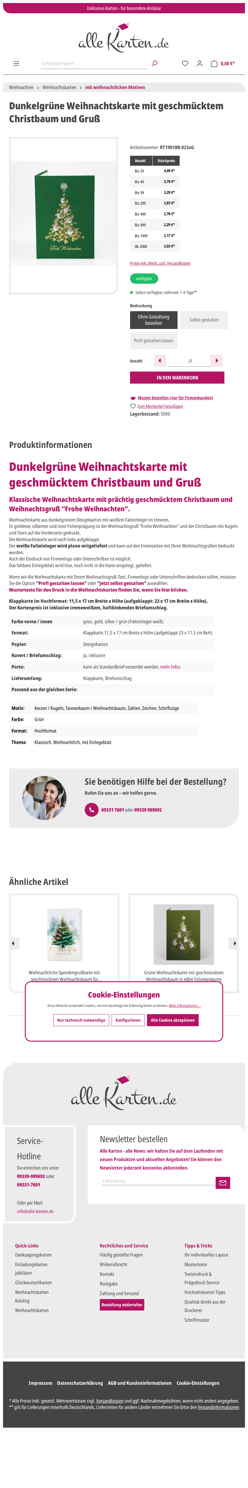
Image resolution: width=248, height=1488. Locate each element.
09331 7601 (112, 809)
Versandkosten (109, 1400)
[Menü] (16, 64)
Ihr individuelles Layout (206, 1254)
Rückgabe (109, 1283)
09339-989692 (31, 1176)
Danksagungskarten (33, 1254)
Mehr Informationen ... (185, 1005)
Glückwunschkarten (33, 1282)
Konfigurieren (128, 1020)
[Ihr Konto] (199, 63)
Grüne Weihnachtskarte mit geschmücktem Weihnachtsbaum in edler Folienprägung (184, 975)
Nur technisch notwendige (81, 1020)
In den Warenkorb (177, 377)
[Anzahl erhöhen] (216, 361)
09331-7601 (28, 1184)
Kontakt (107, 1274)
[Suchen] (154, 63)
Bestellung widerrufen (122, 1305)
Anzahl (136, 361)
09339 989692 (148, 809)
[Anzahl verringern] (160, 361)
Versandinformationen (218, 1407)
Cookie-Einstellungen (198, 1383)
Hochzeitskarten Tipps (204, 1292)
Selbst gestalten (204, 319)
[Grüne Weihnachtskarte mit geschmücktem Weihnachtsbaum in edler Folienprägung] (183, 934)
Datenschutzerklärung (80, 1383)
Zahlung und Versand (119, 1293)
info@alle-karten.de (35, 1211)
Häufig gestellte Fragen (121, 1254)
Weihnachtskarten (32, 1310)
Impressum (40, 1383)
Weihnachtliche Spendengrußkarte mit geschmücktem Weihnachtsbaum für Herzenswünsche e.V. (64, 976)
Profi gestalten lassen (153, 340)
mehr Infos (170, 666)
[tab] (50, 445)
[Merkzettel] (185, 63)
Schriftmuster (196, 1320)
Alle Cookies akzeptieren (173, 1020)
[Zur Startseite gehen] (124, 37)
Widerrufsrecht (113, 1264)
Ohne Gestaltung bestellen (153, 320)
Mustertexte (195, 1264)
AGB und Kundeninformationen (140, 1383)
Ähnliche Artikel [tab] (38, 881)
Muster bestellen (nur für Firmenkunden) (175, 398)
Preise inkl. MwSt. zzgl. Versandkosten (160, 263)
